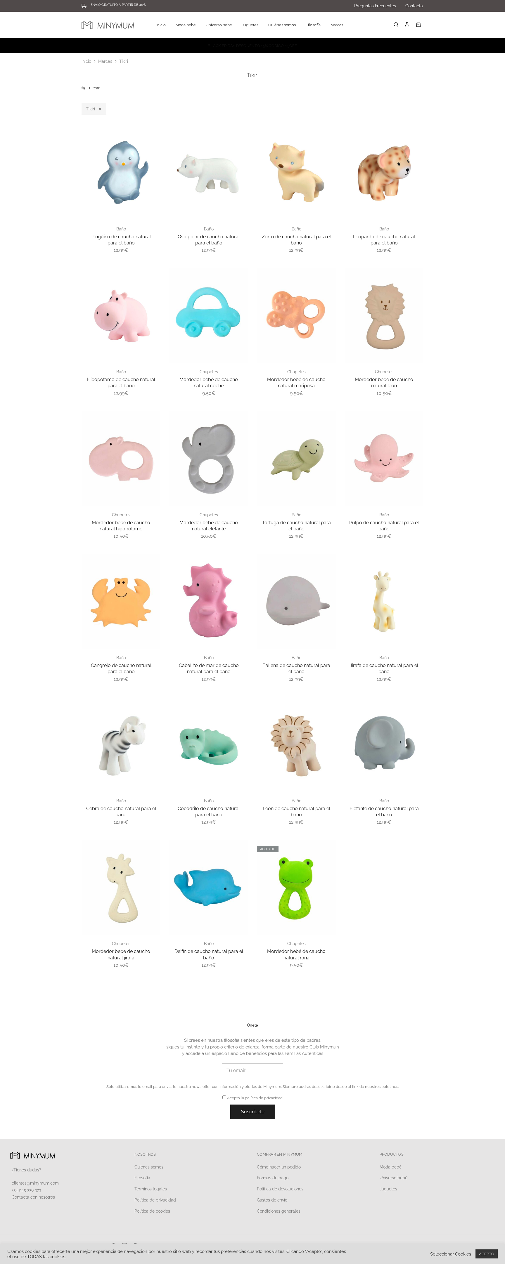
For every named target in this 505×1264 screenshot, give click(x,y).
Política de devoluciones (280, 1189)
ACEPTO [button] (486, 1254)
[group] (121, 173)
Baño (121, 229)
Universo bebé (393, 1178)
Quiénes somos (282, 25)
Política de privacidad (155, 1200)
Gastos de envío (272, 1200)
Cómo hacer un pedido (279, 1167)
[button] (86, 167)
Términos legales (150, 1189)
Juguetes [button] (250, 25)
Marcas (337, 25)
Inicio (161, 25)
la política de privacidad (262, 1098)
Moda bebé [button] (186, 25)
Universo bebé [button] (219, 25)
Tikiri (90, 109)
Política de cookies (152, 1211)
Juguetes (388, 1189)
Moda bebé (391, 1167)
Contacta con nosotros (33, 1197)
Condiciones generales (278, 1211)
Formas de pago (272, 1178)
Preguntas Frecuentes (375, 6)
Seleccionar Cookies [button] (450, 1253)
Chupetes (209, 371)
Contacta (414, 6)
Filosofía (313, 25)
